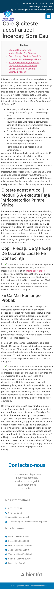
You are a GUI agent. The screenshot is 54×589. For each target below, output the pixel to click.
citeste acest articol (35, 270)
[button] (48, 16)
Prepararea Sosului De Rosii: (23, 65)
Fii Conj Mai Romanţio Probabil (24, 62)
